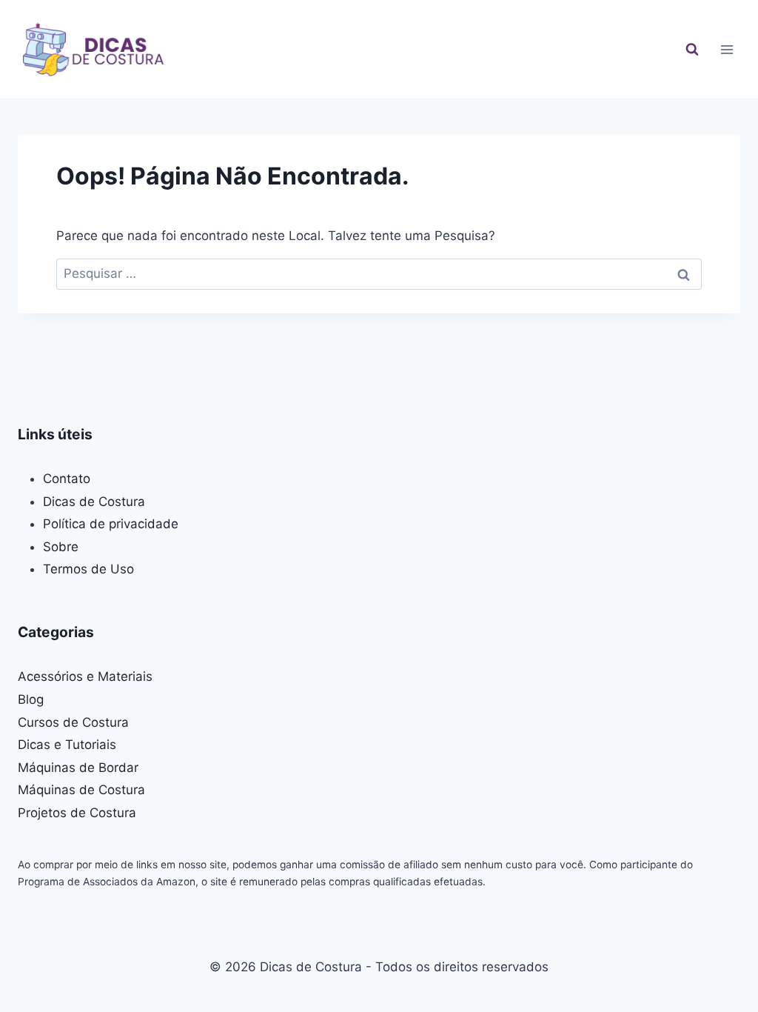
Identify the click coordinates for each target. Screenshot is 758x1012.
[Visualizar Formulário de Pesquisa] (692, 49)
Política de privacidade (110, 523)
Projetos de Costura (77, 812)
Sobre (60, 546)
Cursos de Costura (73, 722)
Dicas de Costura (94, 501)
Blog (31, 699)
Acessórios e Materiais (85, 676)
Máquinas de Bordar (78, 767)
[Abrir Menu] (726, 49)
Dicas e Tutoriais (67, 744)
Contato (66, 478)
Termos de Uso (88, 569)
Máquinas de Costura (81, 789)
